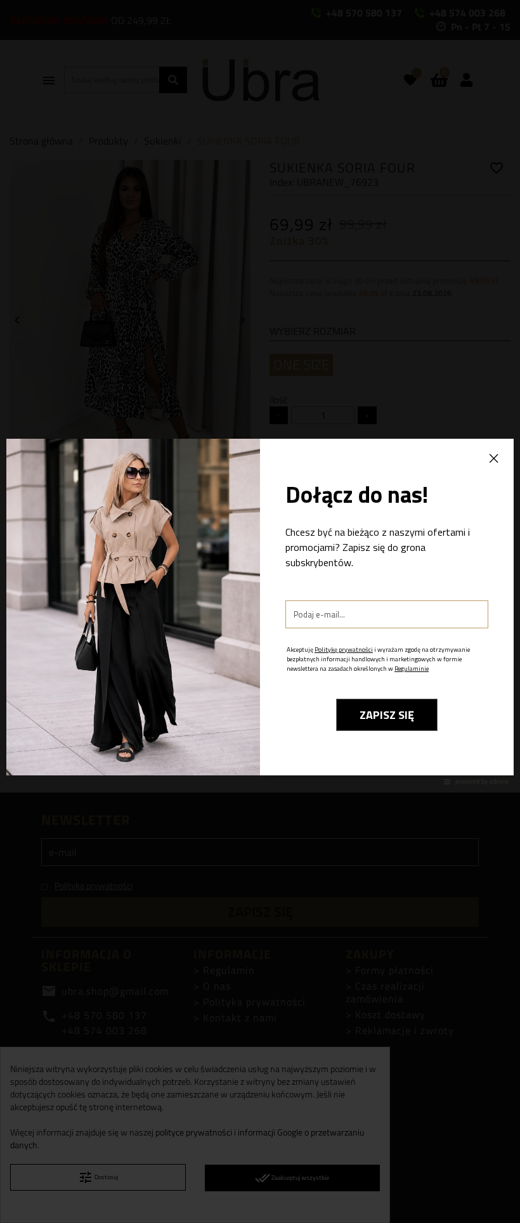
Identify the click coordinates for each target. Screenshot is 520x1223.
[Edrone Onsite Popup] (260, 611)
